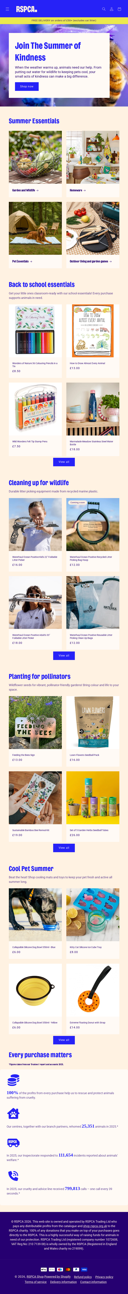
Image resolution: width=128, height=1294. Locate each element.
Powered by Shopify (57, 1276)
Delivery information (63, 1282)
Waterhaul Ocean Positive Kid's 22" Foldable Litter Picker (34, 558)
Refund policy (83, 1277)
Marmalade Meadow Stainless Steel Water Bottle (91, 443)
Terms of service (36, 1282)
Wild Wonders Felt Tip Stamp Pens (29, 441)
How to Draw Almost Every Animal (87, 363)
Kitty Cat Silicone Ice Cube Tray (86, 947)
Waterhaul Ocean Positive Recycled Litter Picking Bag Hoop (91, 558)
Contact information (93, 1282)
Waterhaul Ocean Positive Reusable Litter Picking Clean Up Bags (91, 636)
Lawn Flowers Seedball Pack (84, 755)
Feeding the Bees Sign (23, 755)
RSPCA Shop (35, 1276)
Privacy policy (104, 1277)
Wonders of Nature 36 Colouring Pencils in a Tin (35, 365)
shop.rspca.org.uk (95, 1226)
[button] (7, 9)
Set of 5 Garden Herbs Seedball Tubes (89, 830)
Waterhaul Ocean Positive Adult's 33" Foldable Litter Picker (31, 636)
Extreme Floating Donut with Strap (87, 1022)
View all (64, 461)
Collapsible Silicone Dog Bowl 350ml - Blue (33, 947)
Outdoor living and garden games (89, 261)
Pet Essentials (20, 261)
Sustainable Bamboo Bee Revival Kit (30, 830)
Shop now (26, 86)
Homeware (76, 190)
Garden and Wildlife (23, 190)
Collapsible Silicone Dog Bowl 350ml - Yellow (35, 1022)
